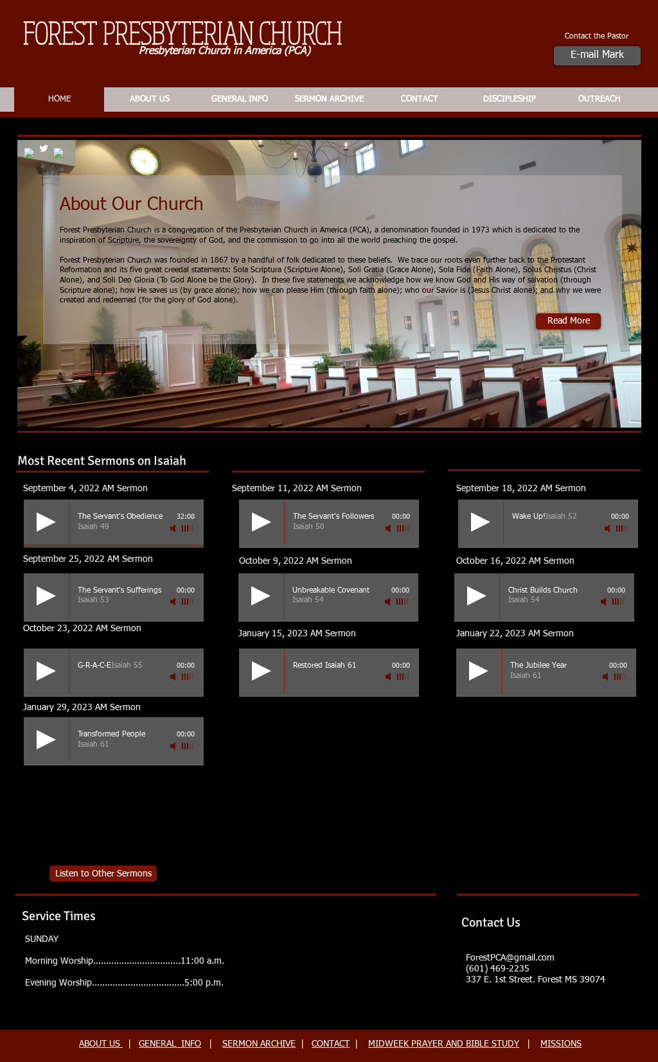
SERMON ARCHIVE (259, 1044)
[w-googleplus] (29, 153)
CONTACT (331, 1044)
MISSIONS (561, 1044)
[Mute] (174, 528)
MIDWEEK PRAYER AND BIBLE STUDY (443, 1044)
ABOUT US (101, 1044)
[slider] (188, 528)
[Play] (46, 522)
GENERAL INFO (170, 1044)
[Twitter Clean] (44, 148)
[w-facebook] (58, 153)
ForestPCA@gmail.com (510, 957)
